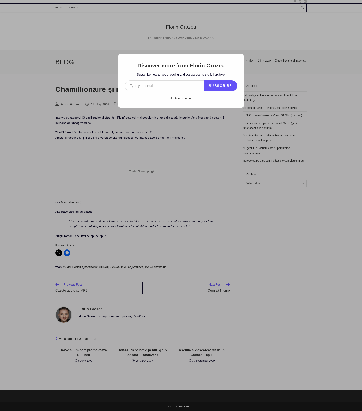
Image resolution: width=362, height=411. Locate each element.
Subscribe (220, 86)
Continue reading (181, 98)
